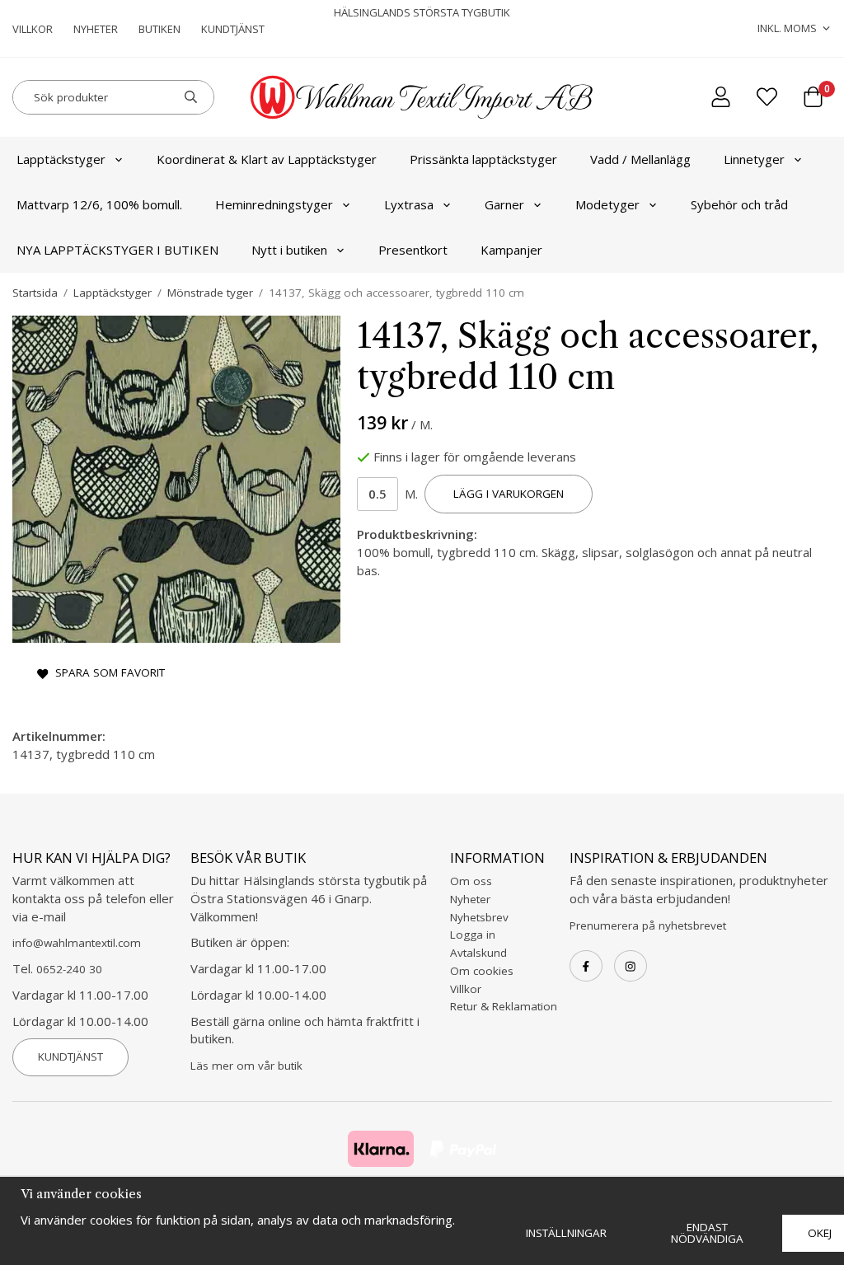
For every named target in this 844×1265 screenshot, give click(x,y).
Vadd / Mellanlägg (640, 159)
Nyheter (95, 28)
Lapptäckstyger (61, 159)
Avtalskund (478, 952)
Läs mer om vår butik (246, 1065)
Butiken (159, 28)
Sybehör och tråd (739, 204)
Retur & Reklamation (503, 1006)
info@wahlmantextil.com (76, 942)
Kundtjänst (233, 28)
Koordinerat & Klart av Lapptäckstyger (267, 159)
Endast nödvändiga (707, 1233)
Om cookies (481, 970)
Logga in (472, 934)
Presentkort (413, 249)
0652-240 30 (69, 969)
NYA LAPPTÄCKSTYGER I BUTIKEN (117, 249)
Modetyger (607, 204)
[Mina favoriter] (767, 97)
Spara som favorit (107, 672)
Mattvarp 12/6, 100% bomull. (99, 204)
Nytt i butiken (289, 249)
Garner (504, 204)
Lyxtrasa (409, 204)
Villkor (32, 28)
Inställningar (566, 1232)
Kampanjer (511, 249)
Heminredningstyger (274, 204)
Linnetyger (754, 159)
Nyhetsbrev (479, 917)
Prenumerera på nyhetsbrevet (648, 925)
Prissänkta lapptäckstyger (483, 159)
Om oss (471, 881)
